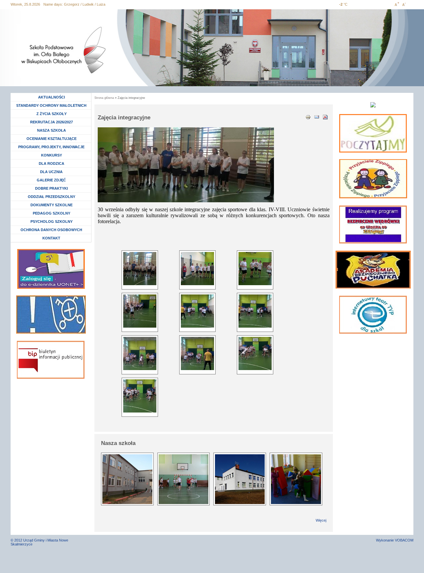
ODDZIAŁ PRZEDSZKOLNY (51, 197)
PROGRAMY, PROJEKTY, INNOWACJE (51, 147)
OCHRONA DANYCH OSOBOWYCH (51, 230)
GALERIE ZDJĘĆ (51, 180)
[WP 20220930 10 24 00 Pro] (255, 353)
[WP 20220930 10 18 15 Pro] (197, 353)
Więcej (321, 520)
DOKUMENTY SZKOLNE (51, 205)
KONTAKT (51, 238)
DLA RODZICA (51, 163)
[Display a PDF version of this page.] (325, 116)
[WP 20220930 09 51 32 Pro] (255, 268)
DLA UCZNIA (52, 172)
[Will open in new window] (373, 133)
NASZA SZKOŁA (51, 130)
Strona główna (104, 97)
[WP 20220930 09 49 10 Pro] (197, 268)
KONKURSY (53, 155)
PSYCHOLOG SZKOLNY (51, 221)
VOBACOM (404, 540)
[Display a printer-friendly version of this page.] (308, 116)
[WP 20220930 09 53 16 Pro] (139, 311)
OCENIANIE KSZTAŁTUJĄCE (51, 139)
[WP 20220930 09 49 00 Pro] (139, 268)
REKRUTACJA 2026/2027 (51, 122)
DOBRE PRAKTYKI (51, 188)
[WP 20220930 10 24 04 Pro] (139, 396)
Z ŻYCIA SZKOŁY (51, 114)
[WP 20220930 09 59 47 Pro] (255, 311)
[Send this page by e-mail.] (316, 116)
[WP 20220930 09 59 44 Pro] (197, 311)
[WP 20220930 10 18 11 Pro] (139, 353)
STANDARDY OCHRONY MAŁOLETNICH (51, 105)
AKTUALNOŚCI (51, 97)
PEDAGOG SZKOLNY (51, 213)
